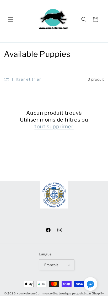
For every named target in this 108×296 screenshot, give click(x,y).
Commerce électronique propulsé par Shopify (69, 293)
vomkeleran (26, 293)
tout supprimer (53, 126)
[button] (10, 19)
